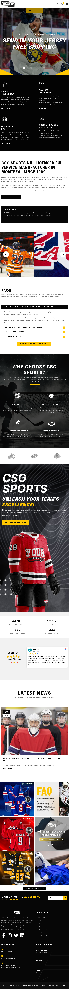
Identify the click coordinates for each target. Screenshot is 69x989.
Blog (39, 923)
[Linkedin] (22, 935)
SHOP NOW (5, 108)
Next (63, 254)
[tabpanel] (34, 212)
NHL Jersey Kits (43, 930)
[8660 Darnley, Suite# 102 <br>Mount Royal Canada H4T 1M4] (2, 963)
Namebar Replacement (45, 933)
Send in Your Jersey (44, 936)
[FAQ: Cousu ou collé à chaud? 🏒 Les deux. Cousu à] (52, 799)
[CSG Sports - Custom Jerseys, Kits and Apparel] (8, 4)
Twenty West (60, 985)
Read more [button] (30, 665)
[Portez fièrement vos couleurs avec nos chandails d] (52, 868)
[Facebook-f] (3, 935)
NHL (39, 926)
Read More (8, 768)
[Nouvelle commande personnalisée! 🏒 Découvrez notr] (17, 799)
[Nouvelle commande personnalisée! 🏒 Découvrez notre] (17, 834)
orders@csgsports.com (8, 958)
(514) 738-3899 (6, 951)
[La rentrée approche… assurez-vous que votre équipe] (52, 834)
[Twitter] (16, 935)
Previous (6, 254)
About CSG (41, 917)
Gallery (40, 920)
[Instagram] (10, 935)
